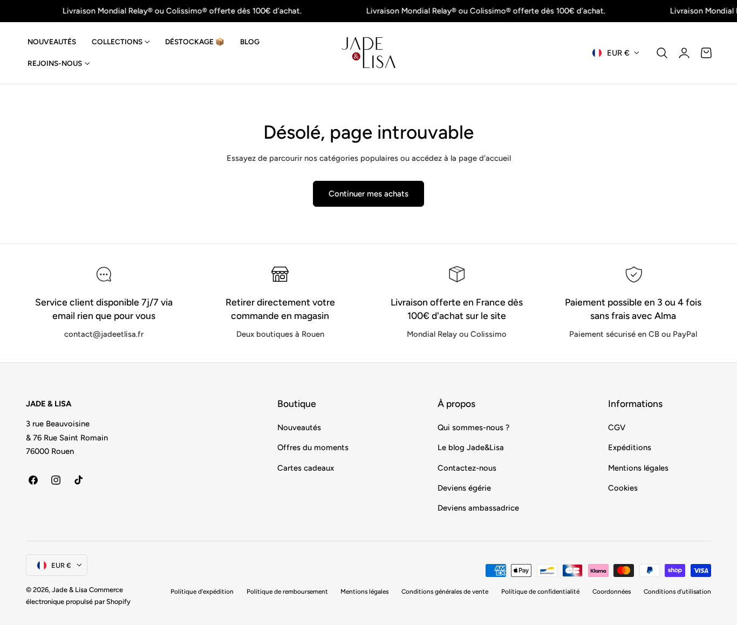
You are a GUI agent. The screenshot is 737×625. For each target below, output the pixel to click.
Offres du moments (313, 447)
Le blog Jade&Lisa (471, 447)
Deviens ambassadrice (478, 508)
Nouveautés (299, 427)
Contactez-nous (467, 467)
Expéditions (629, 447)
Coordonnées (611, 591)
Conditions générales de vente (444, 591)
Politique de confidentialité (540, 591)
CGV (616, 427)
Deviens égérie (464, 488)
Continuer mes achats (368, 194)
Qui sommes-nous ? (473, 427)
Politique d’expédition (202, 591)
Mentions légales (638, 467)
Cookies (623, 488)
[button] (662, 53)
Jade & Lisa (69, 590)
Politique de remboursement (287, 591)
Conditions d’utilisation (677, 591)
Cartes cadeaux (305, 467)
